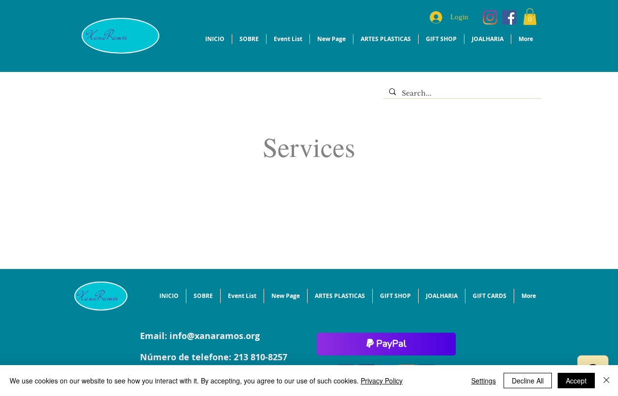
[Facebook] (509, 17)
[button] (530, 16)
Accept (576, 380)
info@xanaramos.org (214, 336)
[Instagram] (490, 17)
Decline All (528, 380)
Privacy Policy (382, 380)
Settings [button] (483, 380)
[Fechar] (606, 380)
